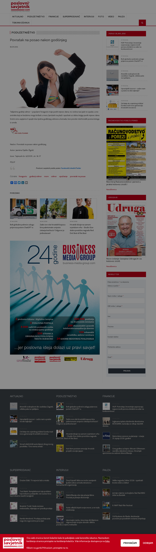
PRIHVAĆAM (130, 543)
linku (107, 541)
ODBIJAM (148, 543)
